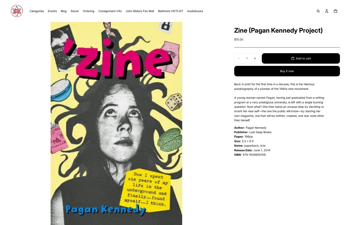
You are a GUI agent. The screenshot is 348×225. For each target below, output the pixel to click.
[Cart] (335, 11)
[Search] (318, 11)
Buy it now (287, 71)
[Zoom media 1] (116, 123)
